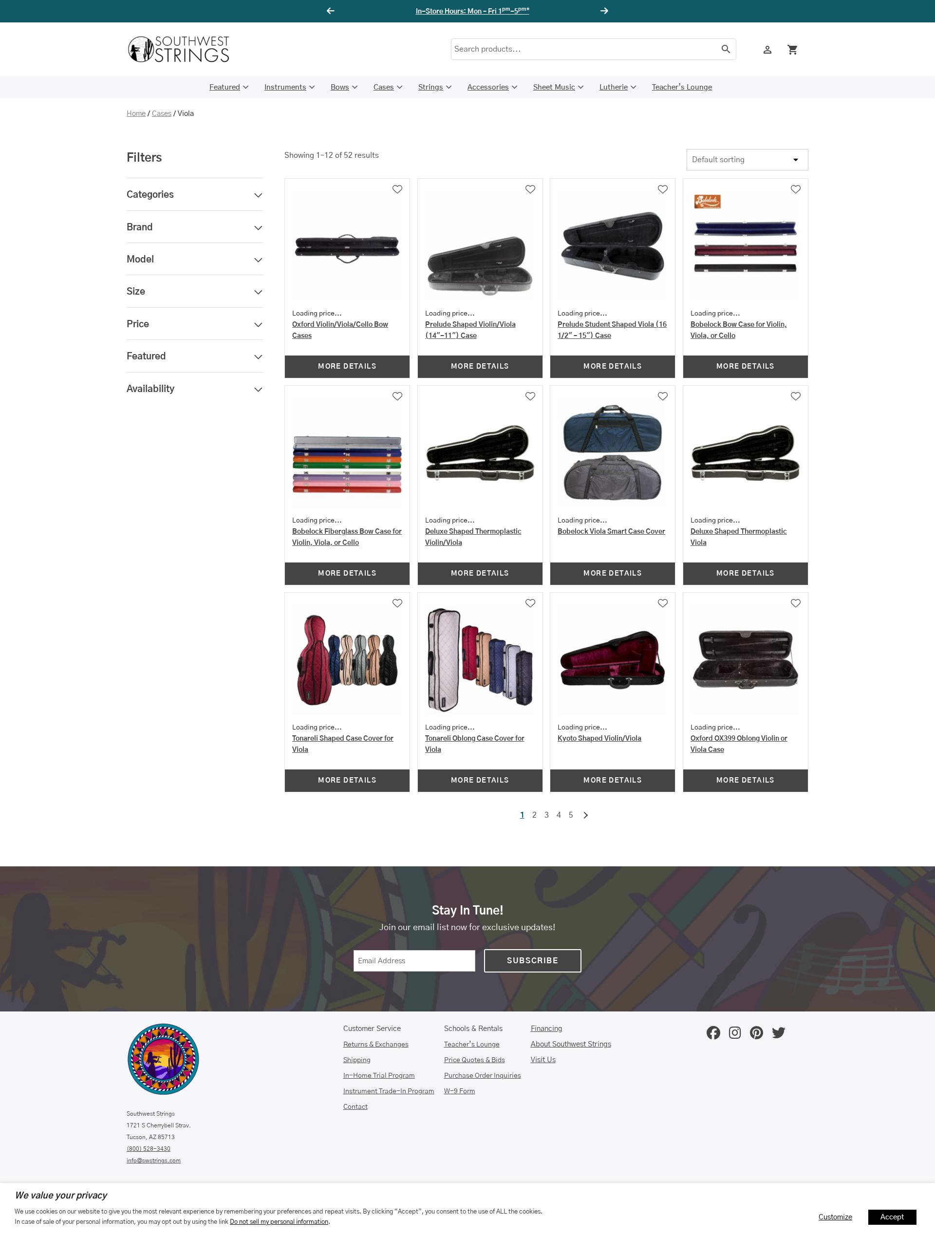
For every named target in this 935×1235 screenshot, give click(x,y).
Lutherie (613, 87)
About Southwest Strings (571, 1044)
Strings (430, 87)
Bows (340, 87)
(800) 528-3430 (148, 1149)
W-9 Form (459, 1091)
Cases (384, 87)
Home (136, 113)
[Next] (603, 11)
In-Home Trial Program (379, 1075)
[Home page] (185, 49)
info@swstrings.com (154, 1160)
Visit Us (543, 1060)
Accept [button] (892, 1217)
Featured (224, 87)
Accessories (488, 87)
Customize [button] (835, 1217)
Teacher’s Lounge (682, 87)
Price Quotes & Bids (474, 1060)
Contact (355, 1107)
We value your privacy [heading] (61, 1196)
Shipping (357, 1060)
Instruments (285, 87)
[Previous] (332, 11)
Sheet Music (554, 87)
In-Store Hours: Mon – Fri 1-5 (467, 11)
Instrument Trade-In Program (388, 1091)
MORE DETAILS (347, 366)
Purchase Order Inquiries (482, 1075)
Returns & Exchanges (376, 1044)
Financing (546, 1028)
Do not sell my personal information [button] (279, 1221)
